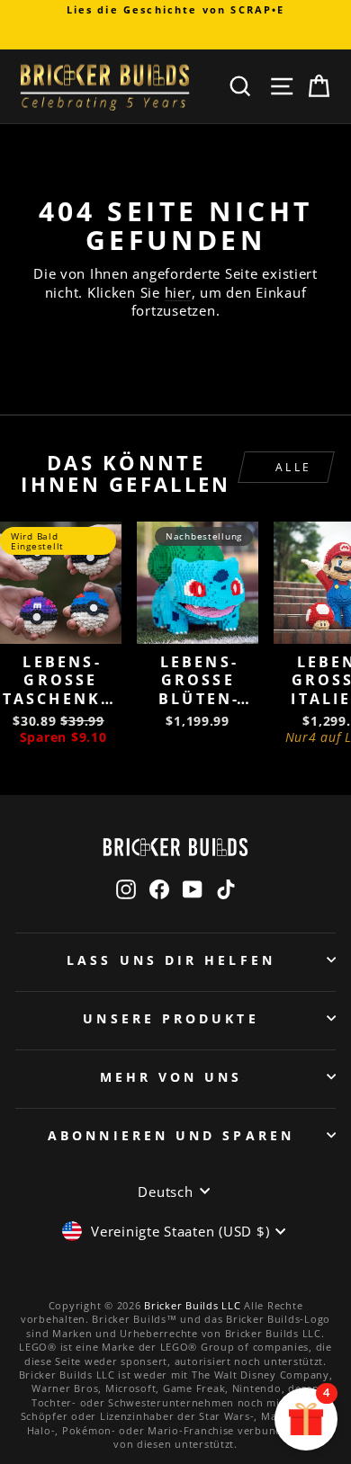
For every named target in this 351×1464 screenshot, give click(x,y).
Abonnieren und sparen (171, 1135)
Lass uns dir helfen (171, 960)
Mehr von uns (171, 1076)
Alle (293, 467)
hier (178, 292)
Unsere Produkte (170, 1018)
